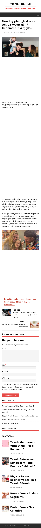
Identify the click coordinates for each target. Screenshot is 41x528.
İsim (3, 365)
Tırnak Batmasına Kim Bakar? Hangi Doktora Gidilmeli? (22, 462)
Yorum (4, 348)
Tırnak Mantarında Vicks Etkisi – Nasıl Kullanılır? (18, 406)
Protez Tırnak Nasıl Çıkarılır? (12, 423)
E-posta (5, 371)
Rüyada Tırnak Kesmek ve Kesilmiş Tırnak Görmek (20, 416)
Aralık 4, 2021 (8, 32)
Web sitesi (5, 378)
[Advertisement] (20, 80)
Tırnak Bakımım (20, 32)
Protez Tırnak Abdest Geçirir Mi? (13, 419)
